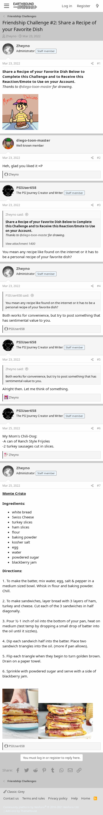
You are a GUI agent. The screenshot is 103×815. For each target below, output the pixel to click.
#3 (99, 205)
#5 (99, 359)
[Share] (92, 63)
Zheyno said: (14, 214)
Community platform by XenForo (41, 807)
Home (85, 798)
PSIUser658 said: (17, 295)
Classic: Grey (15, 791)
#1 (99, 63)
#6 (99, 428)
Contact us (11, 798)
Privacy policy (58, 798)
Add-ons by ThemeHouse (21, 811)
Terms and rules (33, 798)
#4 (99, 286)
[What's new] (97, 5)
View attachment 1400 (20, 243)
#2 (99, 158)
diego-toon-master (33, 140)
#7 (99, 486)
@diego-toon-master (35, 86)
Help (74, 798)
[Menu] (6, 6)
